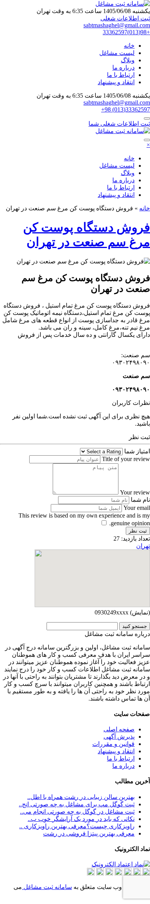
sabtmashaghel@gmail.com (116, 25)
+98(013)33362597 (126, 32)
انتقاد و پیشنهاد (116, 82)
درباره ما (123, 67)
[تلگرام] (137, 873)
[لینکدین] (128, 873)
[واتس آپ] (109, 873)
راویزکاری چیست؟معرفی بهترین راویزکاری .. (77, 826)
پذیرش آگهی (119, 736)
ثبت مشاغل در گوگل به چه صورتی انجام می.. (77, 811)
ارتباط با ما (121, 75)
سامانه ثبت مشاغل (47, 887)
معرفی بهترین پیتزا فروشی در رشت (89, 833)
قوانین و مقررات (113, 744)
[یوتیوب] (91, 873)
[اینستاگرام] (118, 873)
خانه (129, 45)
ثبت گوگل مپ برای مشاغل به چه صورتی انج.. (77, 804)
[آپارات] (146, 873)
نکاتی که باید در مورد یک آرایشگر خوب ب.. (81, 819)
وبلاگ (128, 60)
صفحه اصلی (119, 729)
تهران (143, 546)
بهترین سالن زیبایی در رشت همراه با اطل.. (81, 797)
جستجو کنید (134, 626)
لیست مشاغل (117, 53)
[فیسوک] (100, 873)
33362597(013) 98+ (125, 109)
